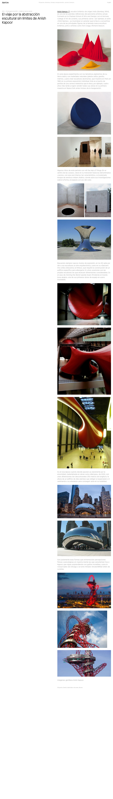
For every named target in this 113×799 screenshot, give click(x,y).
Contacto (71, 2)
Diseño (65, 687)
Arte (3, 11)
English (109, 2)
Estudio (53, 2)
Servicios (47, 2)
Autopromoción (59, 2)
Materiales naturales (72, 687)
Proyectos (41, 2)
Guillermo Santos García (25, 11)
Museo (81, 687)
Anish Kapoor (62, 11)
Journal (66, 2)
